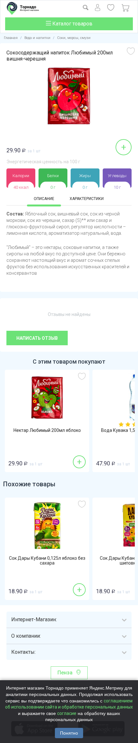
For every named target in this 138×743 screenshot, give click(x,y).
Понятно (69, 733)
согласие (66, 713)
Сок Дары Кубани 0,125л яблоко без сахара (47, 561)
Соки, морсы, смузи (74, 38)
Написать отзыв (37, 338)
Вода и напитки (37, 38)
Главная (11, 38)
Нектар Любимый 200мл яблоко (47, 430)
